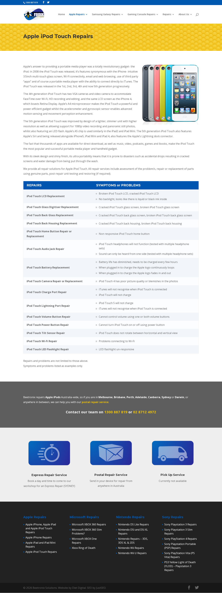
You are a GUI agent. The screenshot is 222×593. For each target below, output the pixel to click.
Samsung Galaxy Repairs (106, 14)
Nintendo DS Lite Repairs (133, 524)
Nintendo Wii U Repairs (132, 553)
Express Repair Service (49, 475)
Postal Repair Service (110, 475)
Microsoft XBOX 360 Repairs (89, 524)
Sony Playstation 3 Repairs (180, 524)
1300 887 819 (115, 411)
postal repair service (95, 402)
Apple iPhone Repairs (39, 537)
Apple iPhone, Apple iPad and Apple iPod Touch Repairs (41, 528)
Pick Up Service (173, 475)
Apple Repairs (77, 14)
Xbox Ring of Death (83, 548)
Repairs (167, 14)
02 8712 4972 (144, 411)
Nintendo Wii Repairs (131, 548)
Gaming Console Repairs (141, 14)
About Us (184, 14)
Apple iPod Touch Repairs (41, 552)
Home (61, 14)
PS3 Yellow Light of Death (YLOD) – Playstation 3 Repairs (180, 566)
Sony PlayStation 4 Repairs (180, 539)
